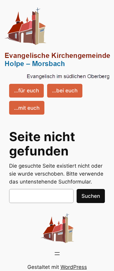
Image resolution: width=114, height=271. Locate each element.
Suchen (90, 196)
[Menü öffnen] (57, 253)
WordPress (73, 267)
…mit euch (27, 108)
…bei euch (65, 90)
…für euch (26, 90)
